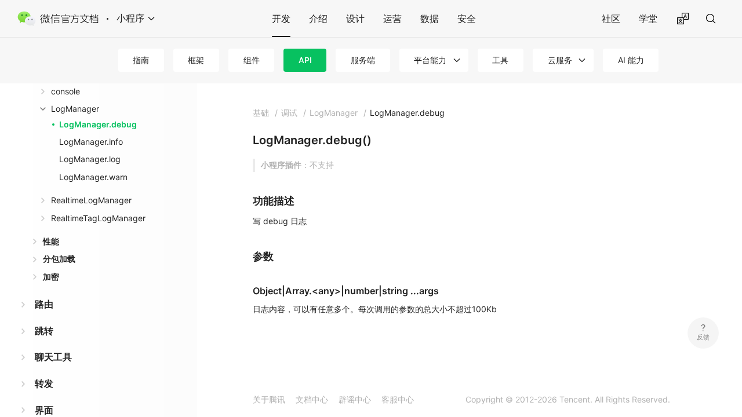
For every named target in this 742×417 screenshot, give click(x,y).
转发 (44, 383)
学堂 (648, 18)
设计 (355, 18)
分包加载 (59, 259)
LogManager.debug (98, 124)
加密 (51, 276)
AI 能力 (631, 60)
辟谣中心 (355, 399)
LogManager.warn (93, 177)
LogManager (75, 109)
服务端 (363, 60)
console (65, 91)
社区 (611, 18)
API (305, 60)
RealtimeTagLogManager (98, 218)
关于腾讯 (269, 399)
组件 (251, 60)
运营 (392, 18)
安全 (466, 18)
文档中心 (312, 399)
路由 (44, 304)
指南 (141, 60)
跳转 (44, 330)
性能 (51, 241)
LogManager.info (91, 142)
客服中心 (397, 399)
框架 (196, 60)
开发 (281, 18)
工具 (500, 60)
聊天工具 (53, 357)
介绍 (318, 18)
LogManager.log (90, 159)
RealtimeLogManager (91, 200)
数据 (429, 18)
